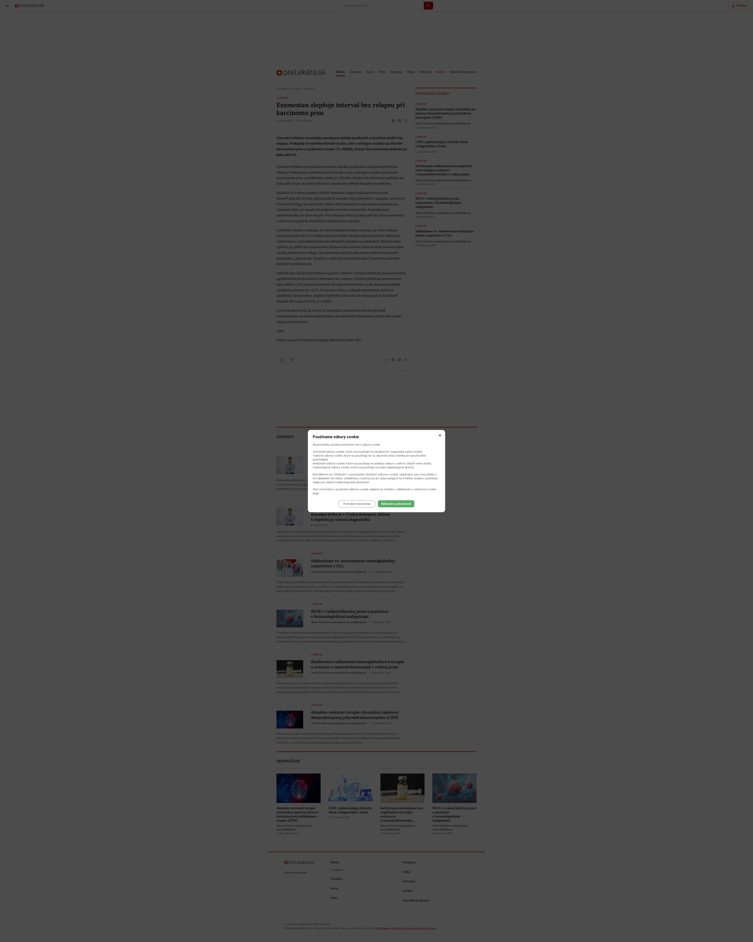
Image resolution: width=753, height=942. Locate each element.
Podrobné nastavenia (357, 503)
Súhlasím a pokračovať (396, 503)
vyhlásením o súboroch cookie (416, 489)
